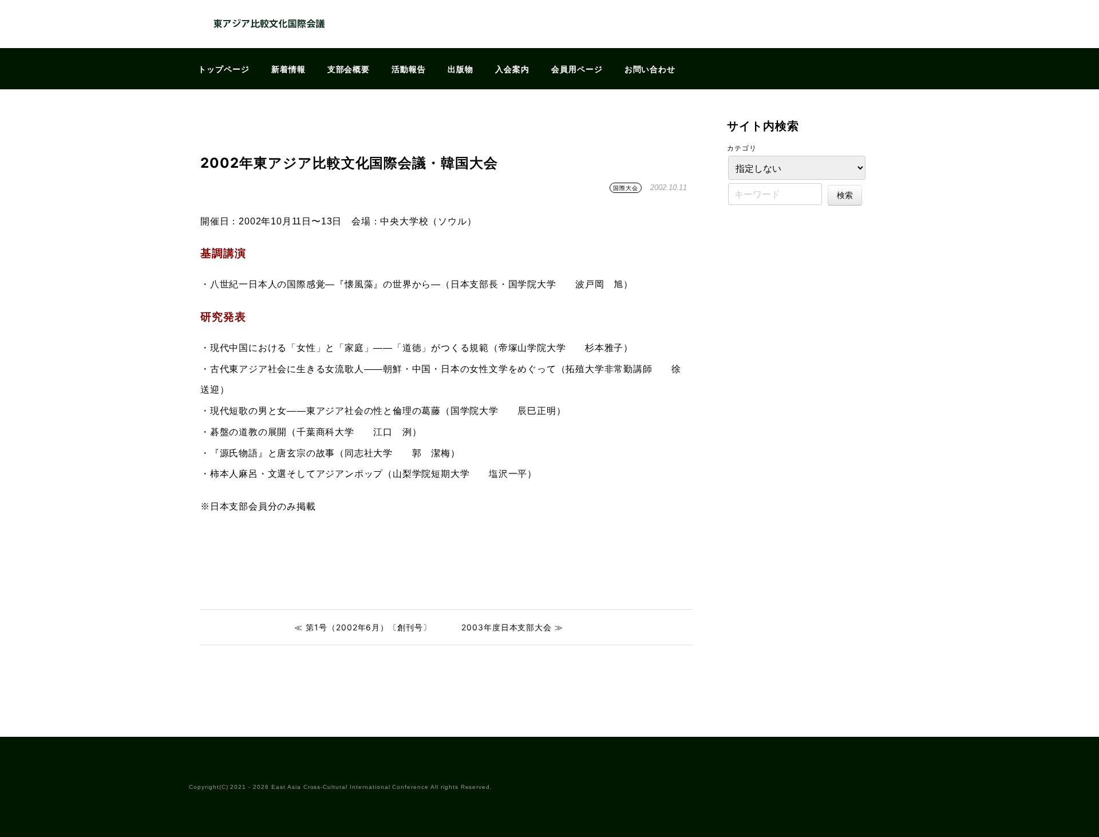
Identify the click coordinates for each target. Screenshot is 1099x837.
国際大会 (625, 187)
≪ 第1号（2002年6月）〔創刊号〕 (363, 627)
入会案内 (512, 69)
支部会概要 (348, 69)
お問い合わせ (650, 69)
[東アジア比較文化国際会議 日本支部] (269, 41)
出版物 (460, 69)
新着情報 (288, 69)
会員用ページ (577, 69)
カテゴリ (742, 148)
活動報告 (409, 69)
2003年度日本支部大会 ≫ (512, 627)
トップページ (224, 69)
